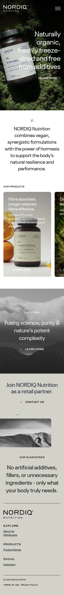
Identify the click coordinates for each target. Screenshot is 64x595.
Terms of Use (11, 585)
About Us (8, 531)
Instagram (9, 564)
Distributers (10, 535)
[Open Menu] (58, 8)
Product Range (12, 550)
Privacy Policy (29, 585)
